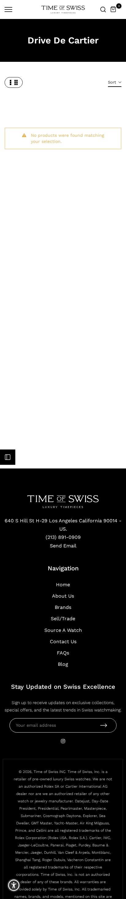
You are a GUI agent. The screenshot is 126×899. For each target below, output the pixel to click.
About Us (63, 596)
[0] (113, 9)
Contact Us (63, 641)
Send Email (63, 546)
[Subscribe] (103, 725)
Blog (63, 664)
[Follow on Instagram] (63, 741)
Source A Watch (63, 630)
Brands (63, 607)
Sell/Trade (63, 618)
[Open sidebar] (7, 457)
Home (63, 585)
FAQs (63, 653)
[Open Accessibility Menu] (14, 885)
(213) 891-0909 (63, 537)
